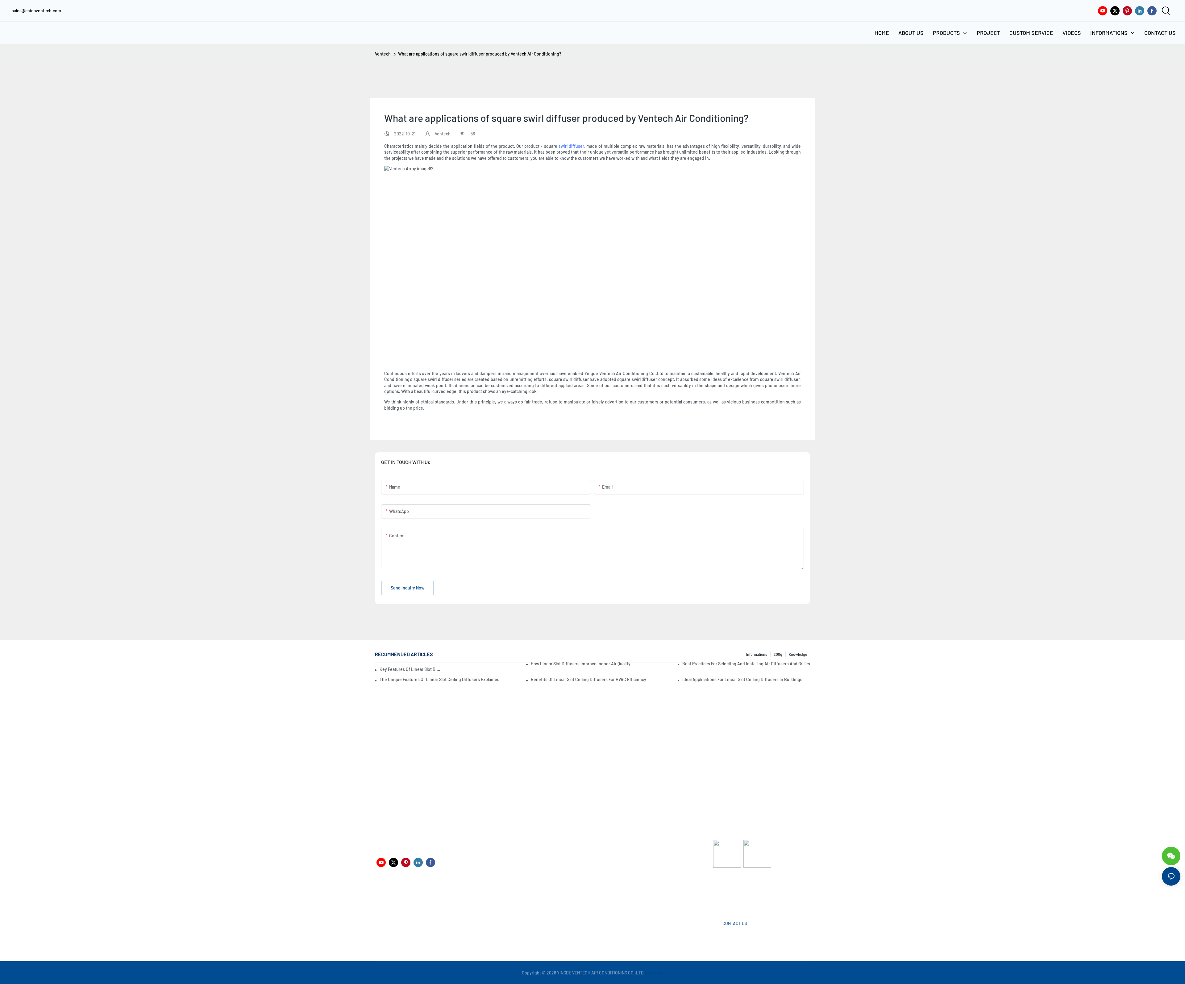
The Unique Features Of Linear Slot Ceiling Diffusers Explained (440, 679)
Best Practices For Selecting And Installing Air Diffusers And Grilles (746, 663)
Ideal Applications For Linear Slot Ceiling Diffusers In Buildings (742, 679)
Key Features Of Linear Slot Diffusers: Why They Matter (410, 669)
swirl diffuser (571, 146)
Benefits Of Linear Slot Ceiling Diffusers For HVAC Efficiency (588, 679)
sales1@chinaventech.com (594, 896)
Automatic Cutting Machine (739, 892)
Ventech (383, 53)
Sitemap (655, 972)
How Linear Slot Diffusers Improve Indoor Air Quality (580, 663)
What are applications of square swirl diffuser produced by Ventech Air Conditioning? (479, 53)
